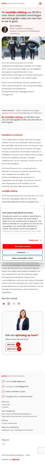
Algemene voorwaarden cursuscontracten (19, 416)
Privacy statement (9, 423)
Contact (5, 407)
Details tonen (34, 240)
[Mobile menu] (40, 3)
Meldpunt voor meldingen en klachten (17, 430)
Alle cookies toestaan (22, 246)
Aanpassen (21, 252)
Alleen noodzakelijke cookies (22, 258)
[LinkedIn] (3, 444)
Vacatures (6, 404)
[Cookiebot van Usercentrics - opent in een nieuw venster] (33, 205)
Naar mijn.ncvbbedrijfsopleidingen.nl (16, 414)
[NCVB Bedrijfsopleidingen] (13, 3)
